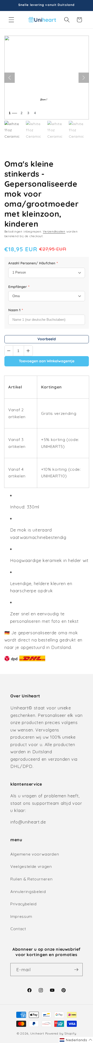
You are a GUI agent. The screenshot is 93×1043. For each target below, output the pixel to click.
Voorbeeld (46, 339)
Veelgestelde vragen (31, 866)
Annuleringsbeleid (28, 891)
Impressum (21, 916)
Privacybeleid (23, 903)
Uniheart (37, 1033)
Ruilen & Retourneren (31, 879)
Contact (18, 928)
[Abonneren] (76, 969)
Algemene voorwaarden (34, 854)
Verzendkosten (54, 231)
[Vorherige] (9, 78)
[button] (11, 20)
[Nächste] (84, 78)
